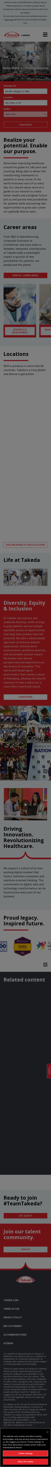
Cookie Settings (25, 1453)
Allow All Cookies (25, 1461)
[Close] (47, 1432)
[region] (25, 1447)
